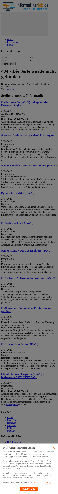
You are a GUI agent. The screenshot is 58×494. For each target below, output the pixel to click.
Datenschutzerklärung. (42, 482)
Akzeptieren (29, 489)
